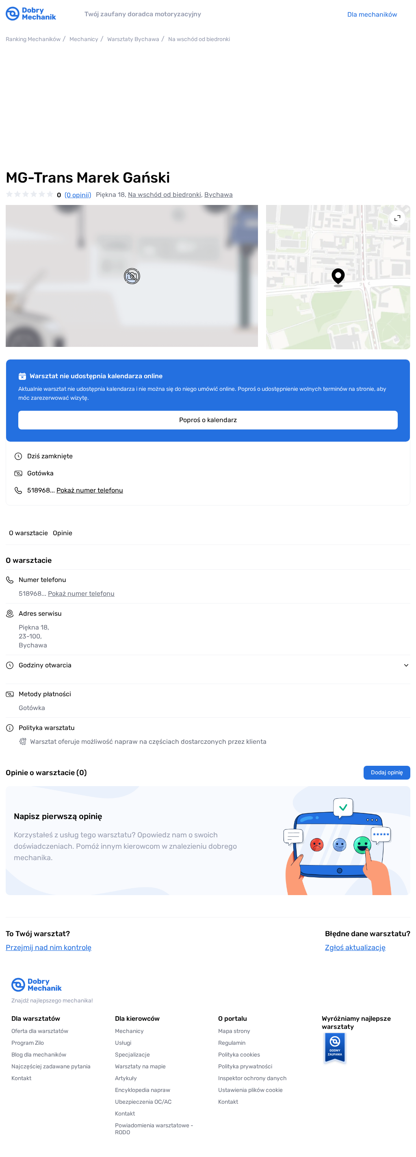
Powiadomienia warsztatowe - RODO (154, 1129)
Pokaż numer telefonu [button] (81, 593)
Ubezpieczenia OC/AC (143, 1101)
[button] (259, 1090)
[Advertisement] (208, 106)
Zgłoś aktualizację (355, 947)
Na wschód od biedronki (164, 194)
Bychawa (218, 194)
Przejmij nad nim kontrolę (48, 947)
